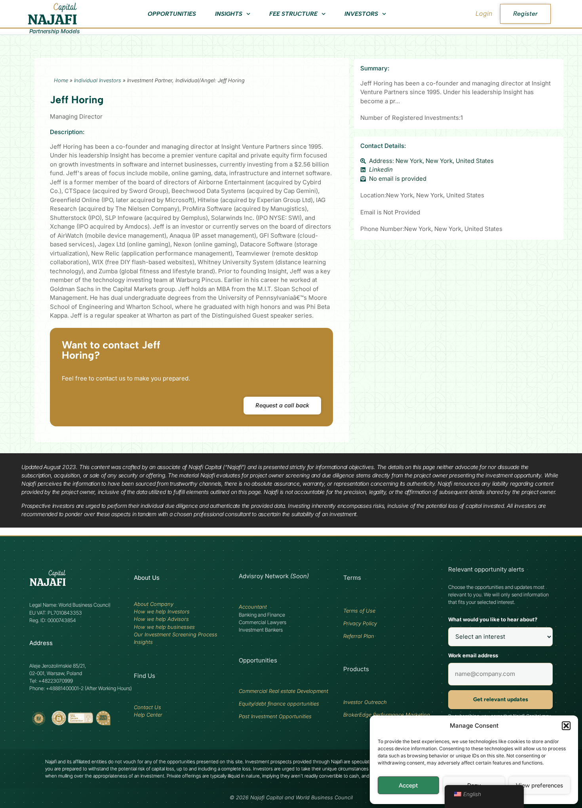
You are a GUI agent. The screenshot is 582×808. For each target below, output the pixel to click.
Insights (228, 13)
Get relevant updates (500, 699)
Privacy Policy (360, 623)
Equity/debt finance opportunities (279, 703)
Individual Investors (97, 80)
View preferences (539, 785)
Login (483, 13)
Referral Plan (358, 636)
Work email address (473, 655)
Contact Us (147, 707)
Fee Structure (293, 13)
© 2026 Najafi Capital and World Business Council (291, 797)
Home (61, 80)
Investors (361, 13)
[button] (566, 726)
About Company (153, 604)
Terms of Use (359, 610)
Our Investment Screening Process (175, 634)
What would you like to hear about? (492, 619)
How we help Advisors (161, 619)
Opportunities (172, 13)
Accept (408, 785)
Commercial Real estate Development (283, 691)
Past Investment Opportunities (275, 716)
